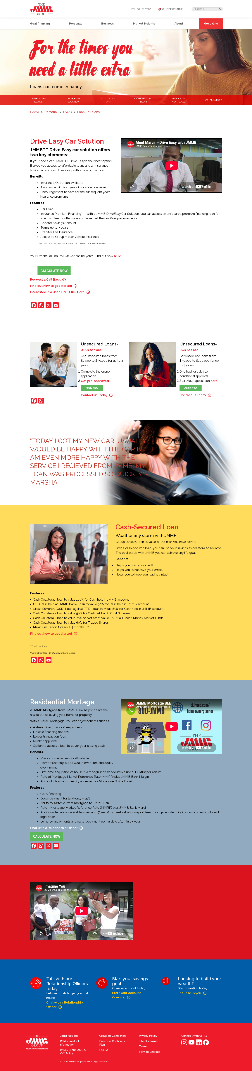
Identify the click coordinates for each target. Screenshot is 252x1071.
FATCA (103, 1050)
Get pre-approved (95, 381)
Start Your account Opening (126, 995)
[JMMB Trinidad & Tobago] (42, 9)
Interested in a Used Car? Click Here (57, 292)
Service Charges (149, 1051)
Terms (143, 1046)
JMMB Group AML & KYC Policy (73, 1051)
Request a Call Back (45, 279)
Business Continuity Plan (112, 1042)
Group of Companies (112, 1035)
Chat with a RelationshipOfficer (64, 1005)
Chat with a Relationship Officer (54, 828)
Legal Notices (69, 1035)
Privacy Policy (148, 1035)
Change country (172, 9)
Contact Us (144, 9)
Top (248, 957)
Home (34, 112)
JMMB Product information (69, 1042)
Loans (67, 112)
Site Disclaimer (148, 1041)
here (117, 256)
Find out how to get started (51, 286)
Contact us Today (94, 395)
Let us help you (189, 993)
